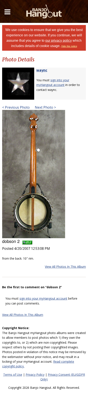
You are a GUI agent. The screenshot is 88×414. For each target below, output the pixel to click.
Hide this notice (69, 46)
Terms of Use (12, 375)
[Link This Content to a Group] (27, 241)
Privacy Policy (35, 375)
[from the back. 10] (33, 173)
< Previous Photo (16, 107)
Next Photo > (45, 107)
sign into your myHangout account (43, 298)
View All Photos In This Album (65, 267)
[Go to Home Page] (44, 11)
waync (41, 70)
